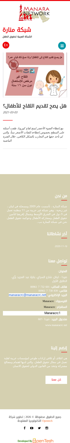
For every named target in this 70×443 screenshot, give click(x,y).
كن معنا (56, 379)
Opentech (47, 421)
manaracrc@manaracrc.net (27, 295)
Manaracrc (48, 301)
